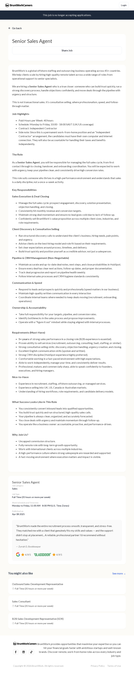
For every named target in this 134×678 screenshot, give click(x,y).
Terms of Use (114, 665)
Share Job (67, 50)
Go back (17, 28)
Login (124, 5)
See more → (119, 573)
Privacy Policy (98, 665)
